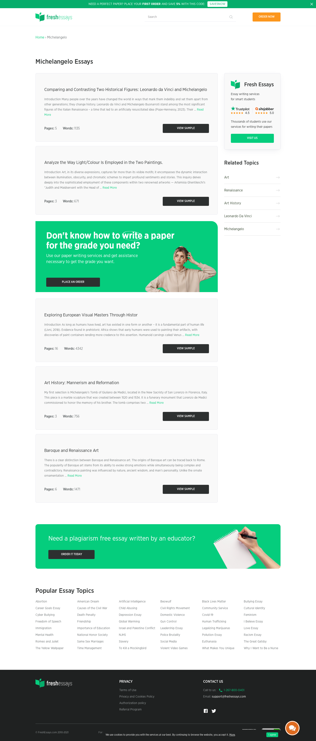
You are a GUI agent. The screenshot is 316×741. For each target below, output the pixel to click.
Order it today (71, 554)
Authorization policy (132, 703)
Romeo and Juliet (46, 641)
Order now (267, 16)
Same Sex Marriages (90, 641)
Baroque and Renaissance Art (71, 450)
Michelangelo (234, 229)
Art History (232, 203)
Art (226, 177)
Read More (110, 187)
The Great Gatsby (255, 641)
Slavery (123, 641)
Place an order (73, 282)
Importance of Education (93, 628)
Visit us (252, 138)
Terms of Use (127, 690)
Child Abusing (128, 608)
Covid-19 (207, 614)
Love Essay (251, 628)
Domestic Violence (172, 614)
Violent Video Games (174, 648)
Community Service (215, 608)
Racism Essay (252, 634)
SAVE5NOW (217, 4)
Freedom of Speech (48, 621)
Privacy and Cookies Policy (136, 696)
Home (39, 37)
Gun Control (168, 621)
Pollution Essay (212, 634)
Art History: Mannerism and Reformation (81, 383)
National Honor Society (92, 634)
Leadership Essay (171, 628)
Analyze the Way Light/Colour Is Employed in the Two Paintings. (103, 162)
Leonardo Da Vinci (238, 216)
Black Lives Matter (214, 601)
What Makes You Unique (218, 648)
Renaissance (233, 190)
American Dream (88, 601)
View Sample (186, 128)
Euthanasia (209, 641)
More (232, 734)
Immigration (43, 628)
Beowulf (165, 601)
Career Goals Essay (47, 608)
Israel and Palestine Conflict (137, 628)
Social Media (168, 641)
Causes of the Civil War (92, 608)
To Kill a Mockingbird (132, 648)
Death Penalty (86, 614)
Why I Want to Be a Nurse (261, 648)
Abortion (41, 601)
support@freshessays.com (229, 696)
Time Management (89, 648)
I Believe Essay (253, 621)
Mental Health (44, 634)
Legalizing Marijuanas (216, 628)
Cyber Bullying (45, 614)
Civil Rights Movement (175, 608)
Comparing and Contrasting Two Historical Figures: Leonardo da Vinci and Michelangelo (125, 90)
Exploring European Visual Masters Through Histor (91, 315)
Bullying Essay (253, 601)
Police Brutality (170, 634)
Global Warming (129, 621)
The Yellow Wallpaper (49, 648)
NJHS (122, 634)
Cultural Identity (254, 608)
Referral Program (130, 709)
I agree (272, 734)
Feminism (250, 614)
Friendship (84, 621)
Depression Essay (130, 614)
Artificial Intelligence (132, 601)
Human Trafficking (214, 621)
